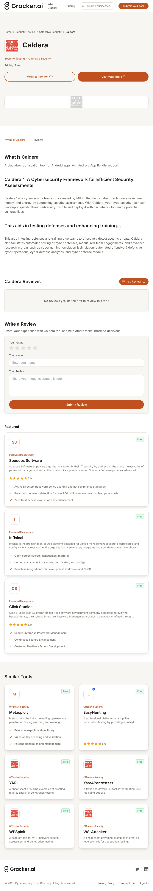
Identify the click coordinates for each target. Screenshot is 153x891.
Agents (144, 883)
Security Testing (25, 31)
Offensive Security (50, 31)
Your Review (17, 371)
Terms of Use (127, 883)
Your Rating (16, 342)
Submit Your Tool (133, 5)
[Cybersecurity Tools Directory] (23, 6)
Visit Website (110, 77)
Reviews (38, 139)
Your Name (16, 355)
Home (8, 31)
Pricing (70, 5)
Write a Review (37, 77)
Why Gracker (52, 5)
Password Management (21, 454)
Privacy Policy (106, 883)
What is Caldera (15, 139)
